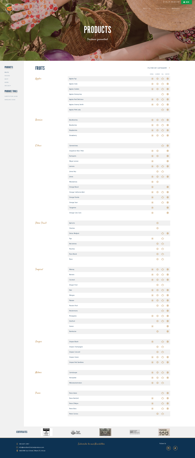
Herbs (7, 82)
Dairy (6, 79)
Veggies (7, 75)
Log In (187, 2)
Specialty (8, 85)
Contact (188, 8)
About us (146, 8)
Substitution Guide (11, 96)
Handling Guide (10, 99)
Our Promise (161, 8)
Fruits (7, 72)
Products (176, 8)
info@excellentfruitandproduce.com (31, 447)
